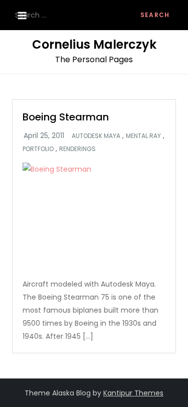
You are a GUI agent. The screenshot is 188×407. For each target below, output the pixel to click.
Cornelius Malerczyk (94, 44)
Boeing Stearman (66, 117)
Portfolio (38, 149)
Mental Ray (143, 136)
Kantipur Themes (133, 393)
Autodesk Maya (96, 136)
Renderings (77, 149)
